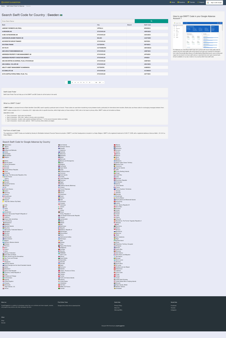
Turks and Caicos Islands (67, 278)
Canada (7, 168)
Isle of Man (119, 207)
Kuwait (118, 214)
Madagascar (8, 222)
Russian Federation (10, 253)
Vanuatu (118, 283)
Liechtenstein (64, 219)
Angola (6, 148)
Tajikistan (118, 271)
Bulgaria (62, 164)
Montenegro (63, 231)
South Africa (119, 263)
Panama (7, 246)
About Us (116, 308)
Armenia (118, 150)
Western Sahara (120, 286)
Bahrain (118, 154)
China (6, 171)
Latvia (117, 215)
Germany (7, 192)
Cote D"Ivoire (8, 177)
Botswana (118, 161)
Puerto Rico (119, 249)
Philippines (63, 247)
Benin (117, 157)
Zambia (62, 288)
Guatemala (119, 196)
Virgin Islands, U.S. (10, 286)
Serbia (6, 260)
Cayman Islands (120, 168)
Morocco (7, 233)
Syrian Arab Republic (10, 271)
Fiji (5, 187)
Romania (118, 251)
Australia (62, 152)
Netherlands (8, 237)
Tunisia (62, 276)
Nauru (62, 235)
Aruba (6, 152)
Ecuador (7, 182)
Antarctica (118, 148)
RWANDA (62, 253)
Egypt (61, 182)
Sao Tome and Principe (11, 258)
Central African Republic (11, 169)
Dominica (62, 180)
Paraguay (118, 246)
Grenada (118, 194)
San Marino (119, 256)
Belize (62, 157)
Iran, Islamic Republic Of (123, 205)
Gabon (6, 191)
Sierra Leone (119, 260)
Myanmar (118, 233)
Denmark (118, 178)
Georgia (118, 191)
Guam (62, 196)
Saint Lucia (63, 254)
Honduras (63, 201)
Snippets (201, 2)
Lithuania (118, 219)
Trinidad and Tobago (10, 276)
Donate (3, 323)
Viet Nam (62, 285)
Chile (117, 169)
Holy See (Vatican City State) (13, 201)
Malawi (62, 222)
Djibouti (7, 180)
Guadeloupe (8, 196)
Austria (118, 152)
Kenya (62, 212)
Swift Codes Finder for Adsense (15, 6)
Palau (61, 244)
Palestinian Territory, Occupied (124, 244)
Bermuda (62, 159)
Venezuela (7, 285)
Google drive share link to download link (69, 305)
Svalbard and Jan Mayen (123, 267)
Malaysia (118, 222)
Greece (7, 194)
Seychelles (63, 260)
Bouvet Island (8, 162)
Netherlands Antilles (65, 237)
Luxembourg (8, 221)
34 (96, 82)
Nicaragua (63, 239)
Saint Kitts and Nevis (10, 254)
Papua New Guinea (65, 246)
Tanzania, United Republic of (13, 272)
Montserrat (119, 231)
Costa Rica (119, 175)
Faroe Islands (120, 185)
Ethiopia (7, 185)
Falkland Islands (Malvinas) (67, 185)
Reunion (62, 251)
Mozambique (63, 233)
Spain (61, 265)
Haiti (61, 199)
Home (173, 2)
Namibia (7, 235)
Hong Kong (119, 201)
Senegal (118, 258)
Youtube (173, 308)
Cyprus (7, 178)
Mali (61, 224)
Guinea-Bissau (120, 198)
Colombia (7, 173)
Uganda (7, 279)
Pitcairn (118, 247)
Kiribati (118, 212)
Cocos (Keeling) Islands (122, 171)
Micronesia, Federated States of (14, 229)
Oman (117, 242)
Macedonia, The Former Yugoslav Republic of (128, 221)
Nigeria (7, 240)
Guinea (62, 198)
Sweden (53, 14)
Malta (117, 224)
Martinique (63, 226)
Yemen (6, 288)
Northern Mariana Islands (12, 242)
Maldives (7, 224)
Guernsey (7, 198)
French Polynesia (65, 189)
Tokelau (62, 274)
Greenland (63, 194)
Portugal (62, 249)
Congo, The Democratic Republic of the (16, 175)
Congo (118, 173)
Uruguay (7, 283)
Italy (61, 208)
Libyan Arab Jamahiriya (11, 219)
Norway (62, 242)
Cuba (117, 177)
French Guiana (9, 189)
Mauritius (7, 228)
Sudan (6, 267)
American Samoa (65, 146)
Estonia (118, 184)
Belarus (118, 155)
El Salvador (119, 182)
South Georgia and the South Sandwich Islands (18, 265)
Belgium (7, 157)
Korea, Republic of (65, 214)
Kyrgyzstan (8, 215)
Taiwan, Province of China (67, 271)
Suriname (63, 267)
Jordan (118, 210)
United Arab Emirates (122, 279)
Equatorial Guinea (10, 184)
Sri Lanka (118, 265)
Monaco (118, 229)
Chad (61, 169)
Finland (62, 187)
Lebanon (7, 217)
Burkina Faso (119, 164)
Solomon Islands (9, 263)
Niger (117, 239)
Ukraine (62, 279)
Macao (62, 221)
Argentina (63, 150)
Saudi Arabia (63, 258)
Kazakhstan (8, 212)
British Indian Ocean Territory (124, 162)
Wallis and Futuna (65, 286)
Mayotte (62, 228)
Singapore (7, 262)
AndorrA (118, 146)
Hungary (62, 203)
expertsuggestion (120, 326)
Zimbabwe (119, 288)
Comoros (62, 173)
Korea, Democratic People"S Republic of (16, 214)
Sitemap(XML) (118, 310)
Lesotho (62, 217)
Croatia (62, 177)
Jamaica (118, 208)
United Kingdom (9, 281)
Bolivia (6, 161)
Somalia (62, 263)
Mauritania (119, 226)
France (118, 187)
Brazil (61, 162)
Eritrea (62, 184)
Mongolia (7, 231)
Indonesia (63, 205)
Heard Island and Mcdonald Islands (126, 199)
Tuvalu (118, 278)
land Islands (63, 145)
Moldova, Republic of (66, 229)
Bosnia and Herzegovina (67, 161)
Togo (6, 274)
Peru (6, 247)
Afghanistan (8, 145)
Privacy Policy (118, 305)
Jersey (62, 210)
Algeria (6, 146)
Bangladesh (8, 155)
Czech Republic (64, 178)
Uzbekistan (63, 283)
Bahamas (63, 154)
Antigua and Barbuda (10, 150)
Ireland (62, 207)
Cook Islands (63, 175)
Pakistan (7, 244)
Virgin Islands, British (121, 285)
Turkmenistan (8, 278)
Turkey (118, 276)
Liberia (118, 217)
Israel (6, 208)
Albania (118, 145)
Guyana (7, 199)
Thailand (62, 272)
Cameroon (119, 166)
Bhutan (118, 159)
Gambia (62, 191)
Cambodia (63, 166)
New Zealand (8, 239)
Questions (182, 2)
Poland (6, 249)
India (6, 205)
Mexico (118, 228)
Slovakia (62, 262)
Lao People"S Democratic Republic (70, 215)
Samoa (62, 256)
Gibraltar (118, 192)
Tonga (117, 274)
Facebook (173, 305)
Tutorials (192, 2)
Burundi (7, 166)
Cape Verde (63, 168)
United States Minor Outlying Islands (126, 281)
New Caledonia (120, 237)
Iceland (118, 203)
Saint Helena (119, 253)
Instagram (173, 310)
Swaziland (7, 269)
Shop (2, 320)
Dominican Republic (121, 180)
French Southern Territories (123, 189)
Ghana (62, 192)
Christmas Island (65, 171)
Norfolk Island (120, 240)
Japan (6, 210)
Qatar (6, 251)
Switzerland (119, 269)
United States (64, 281)
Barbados (63, 155)
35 (100, 82)
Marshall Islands (9, 226)
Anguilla (62, 148)
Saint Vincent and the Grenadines (14, 256)
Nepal (117, 235)
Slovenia (118, 262)
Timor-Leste (119, 272)
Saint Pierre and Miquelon (123, 254)
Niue (61, 240)
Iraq (6, 207)
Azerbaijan (8, 154)
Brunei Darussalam (10, 164)
